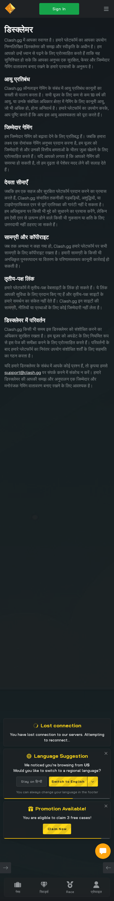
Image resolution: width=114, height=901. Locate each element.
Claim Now (57, 829)
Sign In (59, 8)
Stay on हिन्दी (31, 781)
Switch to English (67, 781)
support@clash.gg (22, 372)
